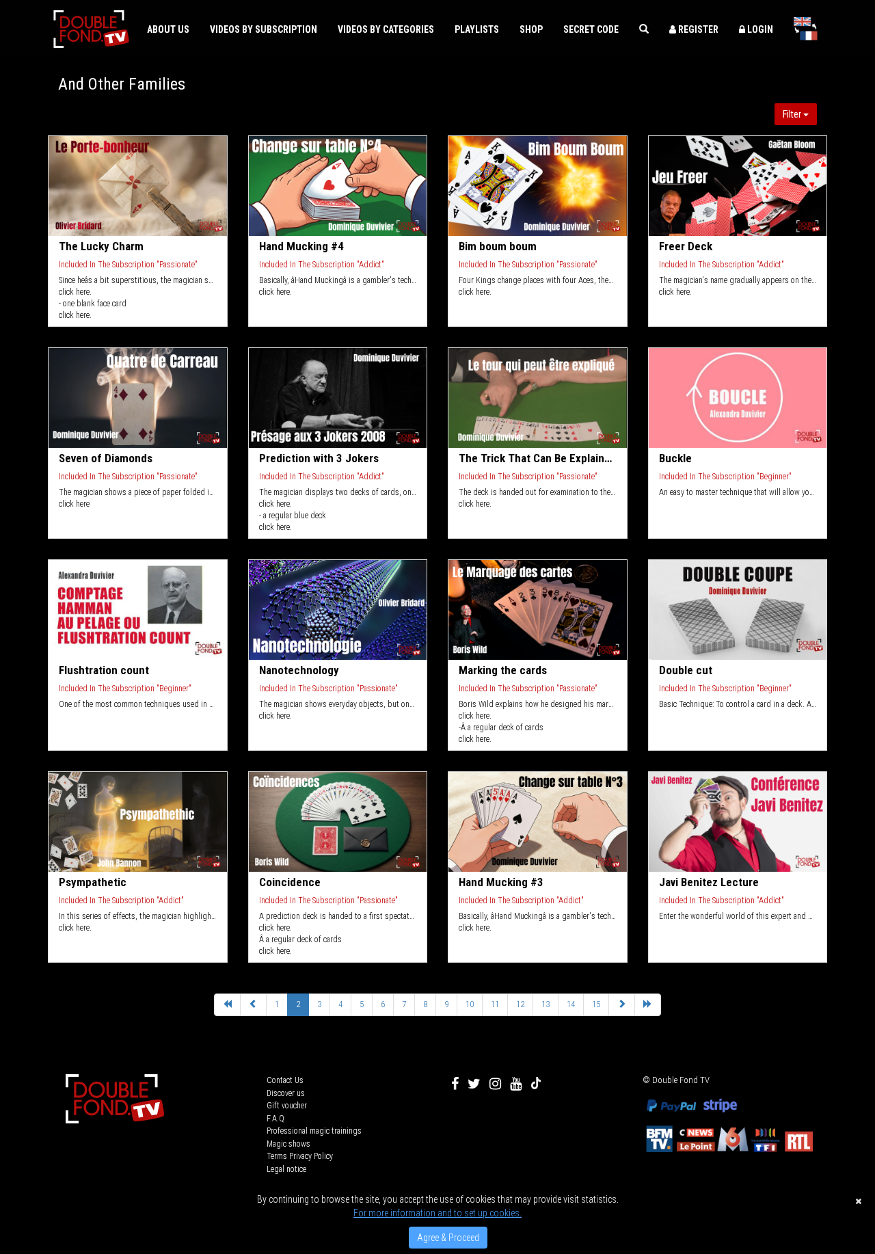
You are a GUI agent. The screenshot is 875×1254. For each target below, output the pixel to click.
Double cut (685, 670)
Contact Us (285, 1080)
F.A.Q (275, 1118)
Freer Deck (685, 246)
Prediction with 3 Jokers (319, 458)
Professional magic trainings (314, 1131)
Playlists (477, 29)
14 (571, 1004)
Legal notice (286, 1169)
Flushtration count (104, 670)
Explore (138, 186)
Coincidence (290, 882)
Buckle (675, 458)
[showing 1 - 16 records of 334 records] (227, 1004)
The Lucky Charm (101, 246)
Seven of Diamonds (105, 458)
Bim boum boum (498, 246)
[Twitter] (474, 1083)
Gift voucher (287, 1105)
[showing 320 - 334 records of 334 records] (253, 1004)
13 (545, 1004)
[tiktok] (536, 1083)
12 (520, 1004)
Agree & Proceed (448, 1237)
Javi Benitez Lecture (709, 882)
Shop (531, 29)
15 (596, 1004)
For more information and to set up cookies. (437, 1213)
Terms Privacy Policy (300, 1156)
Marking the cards (503, 670)
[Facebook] (455, 1083)
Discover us (286, 1093)
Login (759, 29)
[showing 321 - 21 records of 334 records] (647, 1004)
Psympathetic (92, 882)
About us (168, 29)
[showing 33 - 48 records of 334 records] (621, 1004)
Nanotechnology (299, 670)
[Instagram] (495, 1083)
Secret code (591, 29)
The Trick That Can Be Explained (538, 458)
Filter (793, 114)
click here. (75, 292)
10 (470, 1004)
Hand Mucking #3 (501, 882)
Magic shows (288, 1144)
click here (76, 504)
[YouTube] (516, 1083)
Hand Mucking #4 (301, 246)
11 (495, 1004)
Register (697, 29)
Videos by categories (386, 29)
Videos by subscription (263, 29)
